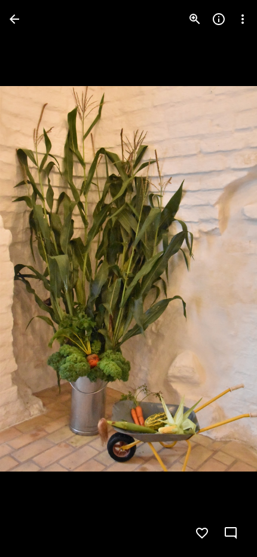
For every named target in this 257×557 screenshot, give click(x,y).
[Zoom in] (195, 19)
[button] (33, 278)
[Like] (202, 533)
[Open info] (219, 19)
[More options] (243, 19)
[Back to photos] (14, 19)
